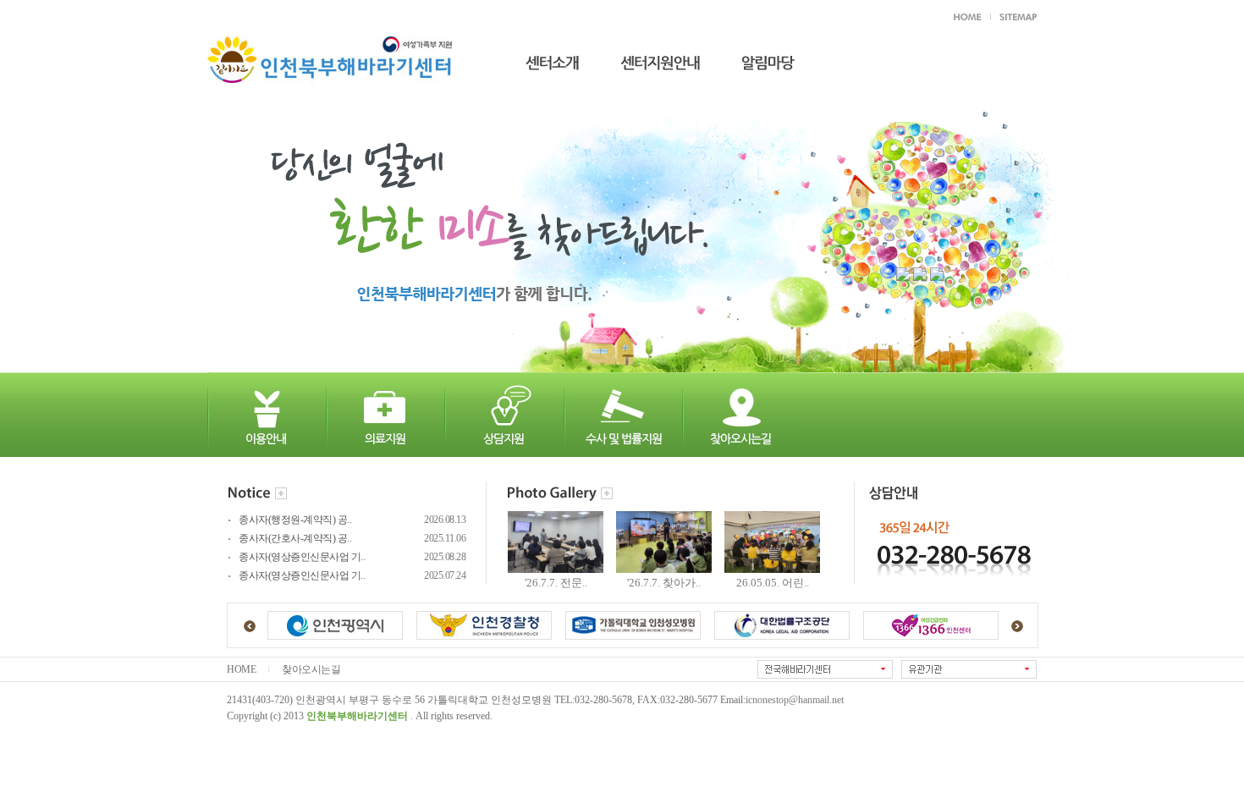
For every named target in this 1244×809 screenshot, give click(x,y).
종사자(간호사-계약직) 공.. (295, 538)
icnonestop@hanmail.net (795, 700)
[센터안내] (540, 58)
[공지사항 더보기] (281, 494)
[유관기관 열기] (969, 669)
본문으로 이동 (448, 15)
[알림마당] (756, 58)
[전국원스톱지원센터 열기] (825, 669)
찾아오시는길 (311, 669)
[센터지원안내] (648, 58)
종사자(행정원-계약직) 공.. (295, 520)
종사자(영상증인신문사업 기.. (302, 557)
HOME (241, 669)
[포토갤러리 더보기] (607, 494)
